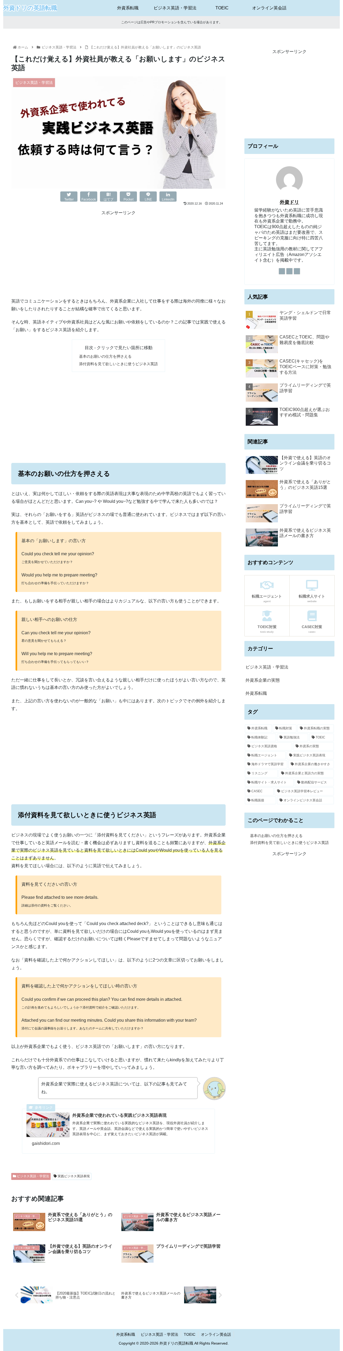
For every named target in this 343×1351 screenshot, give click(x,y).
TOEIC (189, 1334)
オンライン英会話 (216, 1334)
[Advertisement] (118, 254)
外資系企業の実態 (262, 680)
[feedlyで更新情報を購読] (289, 271)
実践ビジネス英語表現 (73, 1176)
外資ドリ (289, 202)
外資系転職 (256, 693)
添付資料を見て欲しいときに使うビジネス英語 (118, 364)
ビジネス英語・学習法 (32, 1176)
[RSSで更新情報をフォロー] (297, 271)
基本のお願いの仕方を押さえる (105, 356)
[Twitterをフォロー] (282, 271)
